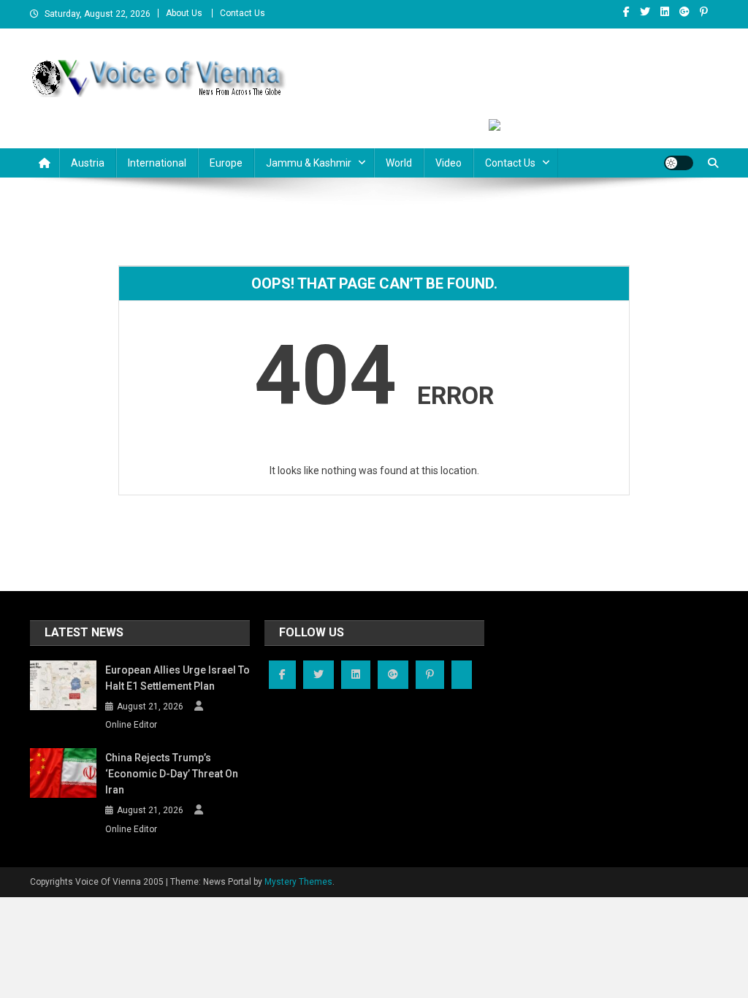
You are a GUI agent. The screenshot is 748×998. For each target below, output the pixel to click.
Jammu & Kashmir (308, 163)
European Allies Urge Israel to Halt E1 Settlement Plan (177, 678)
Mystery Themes (298, 882)
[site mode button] (678, 163)
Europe (226, 163)
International (157, 163)
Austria (87, 163)
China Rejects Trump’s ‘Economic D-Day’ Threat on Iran (171, 774)
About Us (184, 13)
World (399, 163)
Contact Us (242, 13)
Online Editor (131, 725)
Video (448, 163)
